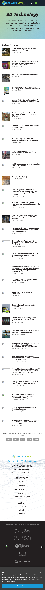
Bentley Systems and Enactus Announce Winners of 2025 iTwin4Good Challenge (23, 396)
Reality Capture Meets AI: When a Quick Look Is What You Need (25, 382)
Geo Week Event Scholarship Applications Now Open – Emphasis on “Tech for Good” (25, 358)
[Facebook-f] (18, 461)
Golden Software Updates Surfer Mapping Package (24, 408)
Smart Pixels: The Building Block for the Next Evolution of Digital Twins (25, 101)
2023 (29, 439)
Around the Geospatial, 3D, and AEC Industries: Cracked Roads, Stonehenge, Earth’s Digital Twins (26, 345)
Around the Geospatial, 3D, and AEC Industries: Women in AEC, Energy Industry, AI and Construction (26, 370)
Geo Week (22, 493)
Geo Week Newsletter (22, 469)
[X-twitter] (13, 461)
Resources (22, 478)
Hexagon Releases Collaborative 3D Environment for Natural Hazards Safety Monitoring (25, 229)
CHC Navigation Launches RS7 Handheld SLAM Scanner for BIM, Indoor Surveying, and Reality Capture (24, 192)
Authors (22, 513)
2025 (15, 439)
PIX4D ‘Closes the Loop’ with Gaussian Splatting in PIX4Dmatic (25, 139)
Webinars (22, 481)
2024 (22, 439)
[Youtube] (30, 461)
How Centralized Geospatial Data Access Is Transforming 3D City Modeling (24, 217)
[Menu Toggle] (41, 3)
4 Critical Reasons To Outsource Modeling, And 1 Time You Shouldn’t (26, 88)
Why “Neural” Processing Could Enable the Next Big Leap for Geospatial (24, 319)
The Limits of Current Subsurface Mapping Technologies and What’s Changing (25, 114)
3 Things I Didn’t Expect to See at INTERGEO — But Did (24, 280)
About (22, 503)
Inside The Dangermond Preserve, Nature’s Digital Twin (25, 49)
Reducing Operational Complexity (25, 74)
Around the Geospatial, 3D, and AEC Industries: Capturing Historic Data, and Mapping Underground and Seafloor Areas (26, 269)
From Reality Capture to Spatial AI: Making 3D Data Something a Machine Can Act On (25, 63)
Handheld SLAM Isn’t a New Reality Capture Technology (25, 126)
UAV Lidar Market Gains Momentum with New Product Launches (26, 331)
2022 (36, 439)
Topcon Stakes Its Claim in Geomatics (22, 293)
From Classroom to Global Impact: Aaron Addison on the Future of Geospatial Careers (25, 255)
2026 (9, 439)
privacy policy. (10, 581)
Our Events (22, 490)
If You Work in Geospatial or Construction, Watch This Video (24, 152)
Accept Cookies (22, 586)
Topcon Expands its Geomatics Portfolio (23, 305)
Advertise (22, 510)
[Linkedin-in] (26, 461)
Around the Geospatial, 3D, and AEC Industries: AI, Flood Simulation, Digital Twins (26, 422)
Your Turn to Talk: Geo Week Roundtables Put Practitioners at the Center (26, 204)
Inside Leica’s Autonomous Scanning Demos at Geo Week (26, 165)
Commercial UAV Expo (22, 497)
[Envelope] (35, 461)
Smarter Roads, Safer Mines (22, 177)
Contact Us (22, 506)
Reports (22, 485)
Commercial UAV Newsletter (22, 473)
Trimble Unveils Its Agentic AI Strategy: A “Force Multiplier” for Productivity (24, 242)
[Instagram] (22, 461)
